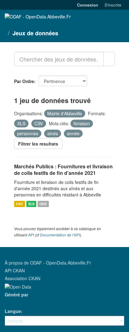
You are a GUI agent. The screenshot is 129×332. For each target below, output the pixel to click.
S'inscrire (113, 5)
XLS (31, 203)
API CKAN (15, 270)
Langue (13, 311)
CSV (19, 203)
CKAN (15, 301)
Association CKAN (22, 278)
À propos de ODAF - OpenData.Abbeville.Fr (48, 263)
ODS (43, 203)
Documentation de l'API (60, 234)
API (31, 234)
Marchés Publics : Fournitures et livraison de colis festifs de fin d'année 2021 (63, 169)
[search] (109, 59)
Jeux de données (35, 33)
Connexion (87, 5)
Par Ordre (24, 81)
